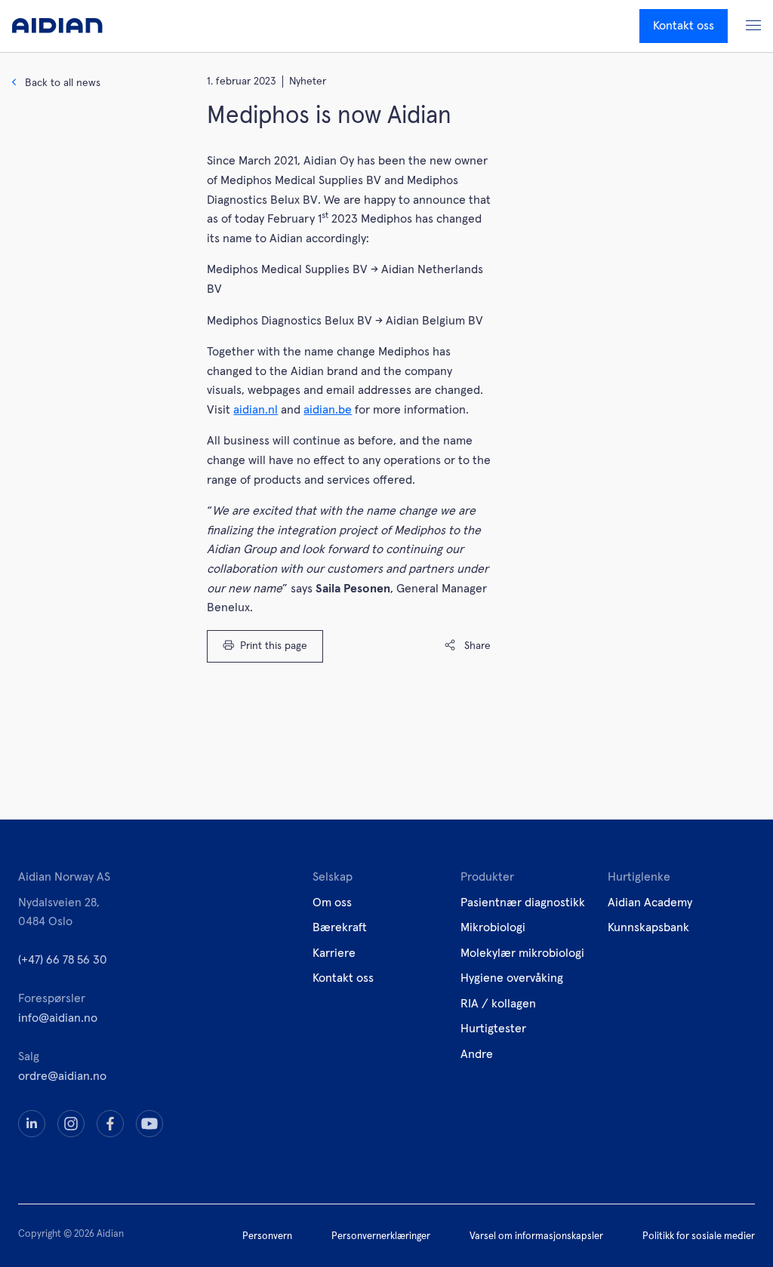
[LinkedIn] (31, 1123)
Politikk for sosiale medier (698, 1236)
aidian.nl (255, 410)
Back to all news (62, 83)
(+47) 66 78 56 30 (62, 960)
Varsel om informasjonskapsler (536, 1236)
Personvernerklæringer (380, 1236)
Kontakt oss (683, 26)
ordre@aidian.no (62, 1076)
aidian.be (327, 410)
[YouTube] (149, 1123)
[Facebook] (110, 1123)
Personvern (267, 1236)
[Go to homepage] (57, 25)
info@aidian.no (57, 1018)
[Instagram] (71, 1123)
